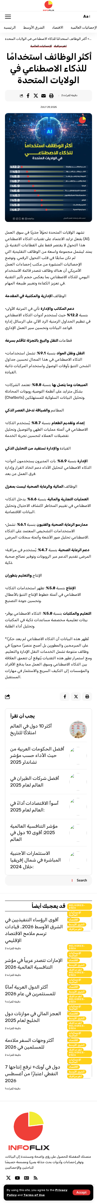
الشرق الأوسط (77, 924)
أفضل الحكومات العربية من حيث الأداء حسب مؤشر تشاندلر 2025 (37, 755)
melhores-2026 (77, 906)
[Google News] (26, 1178)
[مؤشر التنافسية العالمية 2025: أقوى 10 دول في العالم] (78, 833)
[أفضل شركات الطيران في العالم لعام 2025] (78, 782)
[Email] (43, 96)
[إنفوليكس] (48, 5)
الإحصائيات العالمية (41, 46)
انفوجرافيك (60, 46)
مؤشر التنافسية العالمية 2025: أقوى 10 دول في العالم (34, 832)
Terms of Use (34, 1195)
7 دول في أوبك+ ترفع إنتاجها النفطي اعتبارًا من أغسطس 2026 (32, 1073)
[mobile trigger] (9, 16)
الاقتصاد (73, 919)
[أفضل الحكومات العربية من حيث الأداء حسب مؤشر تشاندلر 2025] (78, 755)
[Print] (51, 96)
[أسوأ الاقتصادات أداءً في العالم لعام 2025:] (78, 806)
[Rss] (35, 1178)
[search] (77, 16)
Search (82, 880)
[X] (8, 1178)
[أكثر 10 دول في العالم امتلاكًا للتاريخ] (78, 729)
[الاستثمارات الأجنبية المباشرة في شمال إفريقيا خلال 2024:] (78, 860)
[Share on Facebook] (28, 96)
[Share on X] (35, 96)
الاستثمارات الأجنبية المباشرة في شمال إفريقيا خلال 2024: (35, 859)
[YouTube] (17, 1178)
